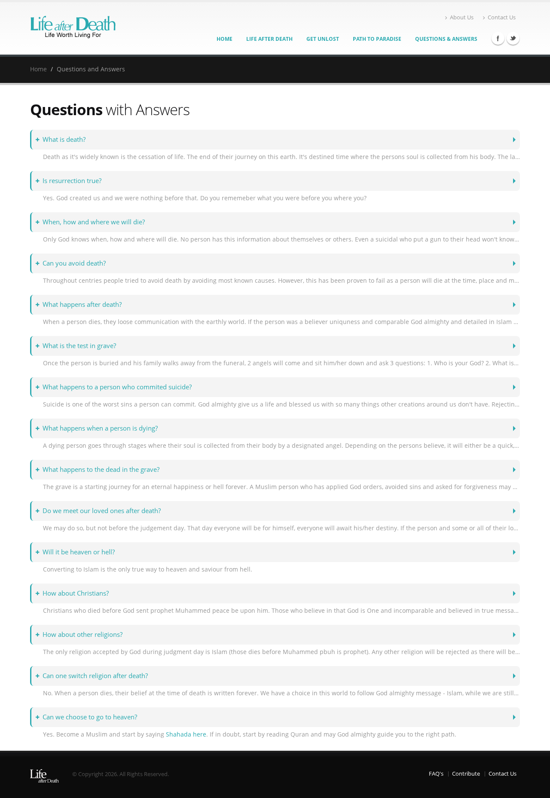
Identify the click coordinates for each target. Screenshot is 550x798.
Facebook (498, 38)
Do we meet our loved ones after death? (102, 510)
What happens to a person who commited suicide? (117, 386)
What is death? (64, 139)
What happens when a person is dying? (100, 428)
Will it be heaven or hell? (79, 551)
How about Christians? (76, 593)
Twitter (513, 38)
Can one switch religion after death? (95, 675)
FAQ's (436, 773)
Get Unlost (322, 39)
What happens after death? (82, 304)
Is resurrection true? (72, 180)
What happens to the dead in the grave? (101, 469)
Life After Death (269, 39)
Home (224, 39)
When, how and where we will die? (94, 221)
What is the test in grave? (79, 345)
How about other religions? (82, 634)
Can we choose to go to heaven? (90, 717)
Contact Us (502, 17)
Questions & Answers (446, 39)
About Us (462, 17)
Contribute (466, 773)
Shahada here (186, 734)
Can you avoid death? (74, 263)
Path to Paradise (377, 39)
